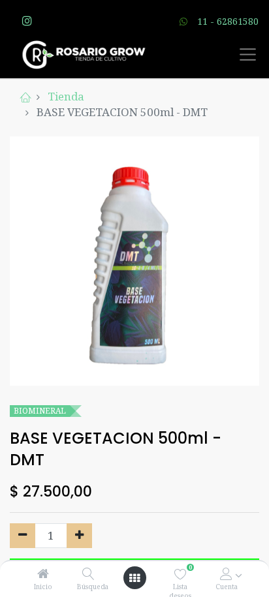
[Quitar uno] (22, 535)
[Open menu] (134, 578)
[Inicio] (43, 573)
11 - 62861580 (228, 21)
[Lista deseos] (180, 573)
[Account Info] (226, 573)
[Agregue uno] (79, 535)
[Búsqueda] (88, 573)
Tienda (66, 96)
